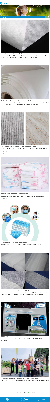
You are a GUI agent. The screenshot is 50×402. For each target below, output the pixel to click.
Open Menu (49, 17)
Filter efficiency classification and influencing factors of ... (17, 54)
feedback (43, 399)
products (27, 399)
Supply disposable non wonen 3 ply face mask (14, 242)
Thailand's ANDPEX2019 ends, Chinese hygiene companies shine (19, 378)
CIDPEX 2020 (4, 337)
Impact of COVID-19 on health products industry (14, 193)
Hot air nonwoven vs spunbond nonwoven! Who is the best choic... (19, 291)
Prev (23, 392)
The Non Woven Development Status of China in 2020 (16, 101)
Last (33, 392)
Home (21, 392)
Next (31, 392)
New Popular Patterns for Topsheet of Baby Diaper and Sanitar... (19, 146)
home (10, 399)
